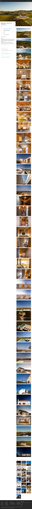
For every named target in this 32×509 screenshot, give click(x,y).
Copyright (13, 507)
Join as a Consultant (12, 503)
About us (2, 502)
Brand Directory (18, 504)
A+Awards (2, 503)
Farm (7, 30)
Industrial (5, 30)
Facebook (7, 502)
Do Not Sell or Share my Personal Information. (6, 507)
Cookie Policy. (20, 506)
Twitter (6, 503)
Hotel (9, 29)
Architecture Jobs (19, 502)
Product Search (18, 503)
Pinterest (7, 504)
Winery (9, 30)
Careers (2, 504)
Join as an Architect (12, 502)
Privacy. (14, 506)
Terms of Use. (16, 506)
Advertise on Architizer (12, 504)
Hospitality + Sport (6, 29)
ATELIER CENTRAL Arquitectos (8, 28)
